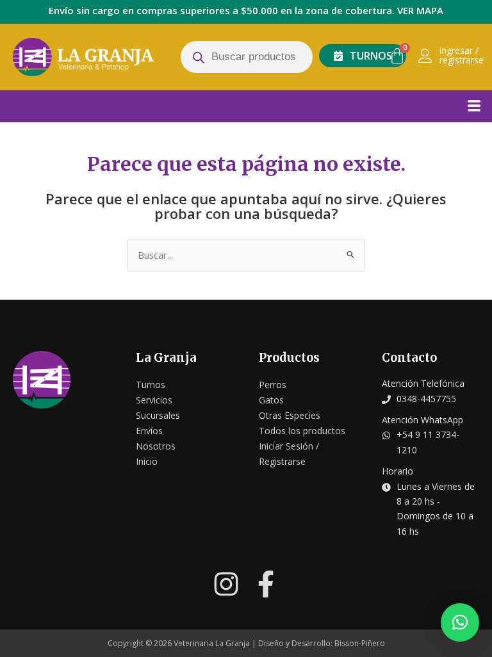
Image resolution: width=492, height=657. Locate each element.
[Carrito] (397, 55)
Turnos (150, 384)
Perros (272, 384)
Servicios (154, 400)
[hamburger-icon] (473, 105)
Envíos (149, 431)
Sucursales (158, 415)
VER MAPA (420, 10)
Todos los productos (302, 431)
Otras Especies (289, 415)
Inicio (147, 461)
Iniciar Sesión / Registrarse (289, 453)
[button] (460, 622)
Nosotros (156, 446)
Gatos (271, 400)
